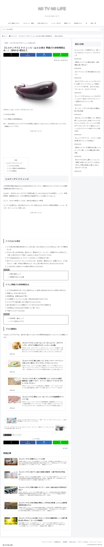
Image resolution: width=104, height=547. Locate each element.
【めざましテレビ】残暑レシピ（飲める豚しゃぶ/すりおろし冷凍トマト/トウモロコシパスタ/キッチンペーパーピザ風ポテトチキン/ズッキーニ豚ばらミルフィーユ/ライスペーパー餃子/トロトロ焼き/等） (87, 124)
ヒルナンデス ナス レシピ (14, 163)
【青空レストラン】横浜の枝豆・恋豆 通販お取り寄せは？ (86, 63)
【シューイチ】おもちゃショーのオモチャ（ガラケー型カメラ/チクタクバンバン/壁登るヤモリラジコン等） (87, 98)
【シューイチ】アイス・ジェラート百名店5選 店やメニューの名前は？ (87, 139)
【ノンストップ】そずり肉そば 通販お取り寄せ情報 (87, 110)
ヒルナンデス (8, 434)
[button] (101, 29)
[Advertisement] (35, 66)
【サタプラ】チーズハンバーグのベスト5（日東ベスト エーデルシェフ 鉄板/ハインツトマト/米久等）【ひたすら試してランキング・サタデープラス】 (87, 85)
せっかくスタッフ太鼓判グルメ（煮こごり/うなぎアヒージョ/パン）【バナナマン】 (87, 52)
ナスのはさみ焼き (14, 165)
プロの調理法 (13, 171)
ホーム (99, 542)
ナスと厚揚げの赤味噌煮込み (17, 168)
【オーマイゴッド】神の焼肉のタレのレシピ (87, 73)
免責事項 (65, 542)
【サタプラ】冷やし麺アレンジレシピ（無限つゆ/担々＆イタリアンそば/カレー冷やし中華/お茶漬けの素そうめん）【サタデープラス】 (87, 163)
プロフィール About (83, 542)
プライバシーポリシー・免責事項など (51, 542)
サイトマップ (93, 542)
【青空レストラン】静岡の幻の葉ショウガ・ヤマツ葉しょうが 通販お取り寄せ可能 (87, 150)
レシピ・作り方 (17, 434)
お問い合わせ (72, 542)
